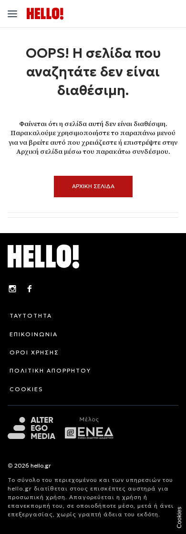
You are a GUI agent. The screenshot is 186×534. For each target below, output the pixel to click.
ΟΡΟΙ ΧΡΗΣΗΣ (34, 352)
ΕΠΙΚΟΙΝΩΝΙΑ (34, 334)
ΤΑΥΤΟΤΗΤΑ (31, 315)
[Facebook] (29, 290)
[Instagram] (12, 290)
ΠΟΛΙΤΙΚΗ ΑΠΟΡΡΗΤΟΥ (50, 370)
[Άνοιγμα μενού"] (12, 14)
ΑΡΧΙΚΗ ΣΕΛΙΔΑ (93, 186)
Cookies (179, 517)
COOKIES (26, 389)
